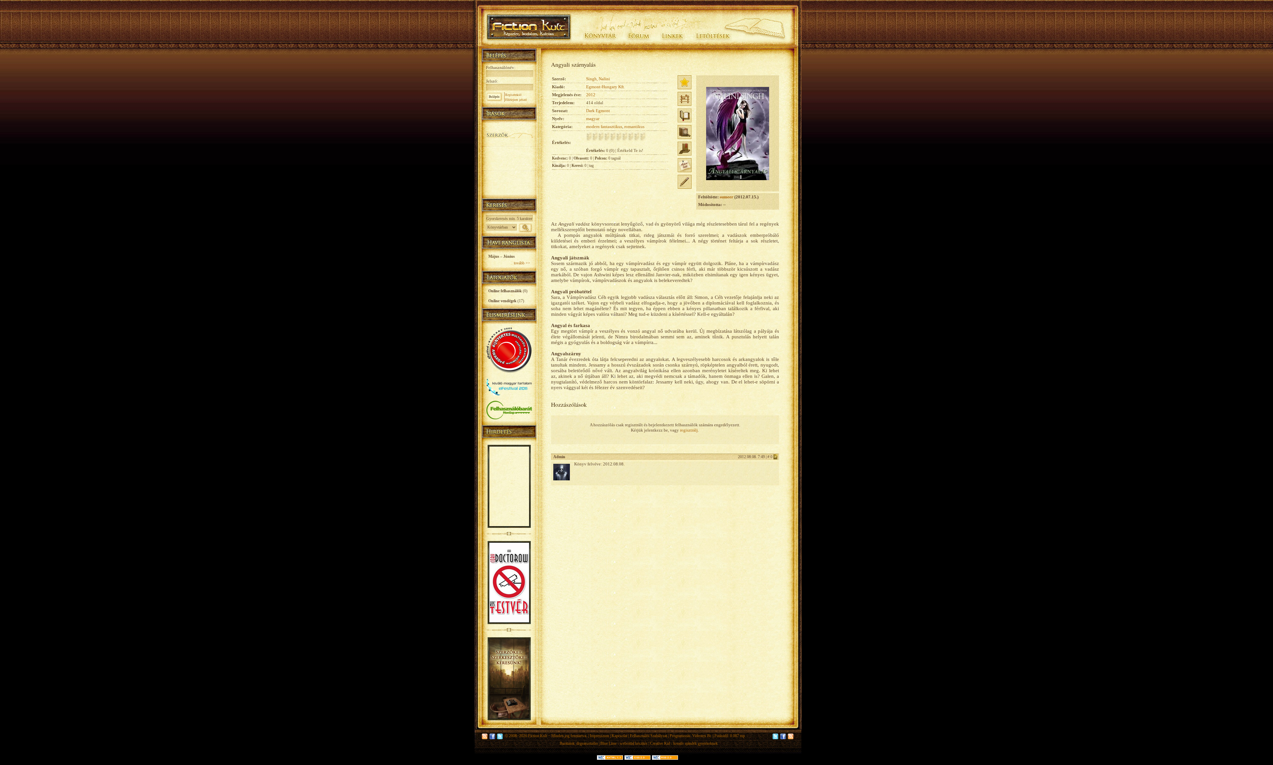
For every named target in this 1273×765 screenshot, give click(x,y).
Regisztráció (513, 94)
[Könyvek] (509, 126)
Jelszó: (492, 81)
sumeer (726, 196)
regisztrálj (689, 430)
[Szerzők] (509, 133)
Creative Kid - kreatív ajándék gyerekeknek (684, 743)
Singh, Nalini (598, 78)
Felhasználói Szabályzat (648, 735)
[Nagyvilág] (509, 174)
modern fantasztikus (604, 126)
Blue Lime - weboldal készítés (623, 743)
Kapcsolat (619, 735)
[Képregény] (509, 150)
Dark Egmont (598, 110)
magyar (592, 118)
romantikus (634, 126)
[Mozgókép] (509, 158)
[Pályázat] (509, 183)
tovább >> (522, 263)
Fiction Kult (537, 735)
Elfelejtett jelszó (516, 99)
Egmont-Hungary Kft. (605, 86)
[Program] (509, 191)
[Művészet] (509, 166)
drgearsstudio (587, 743)
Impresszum (599, 735)
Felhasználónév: (500, 67)
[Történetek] (509, 142)
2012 (590, 94)
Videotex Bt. (702, 735)
